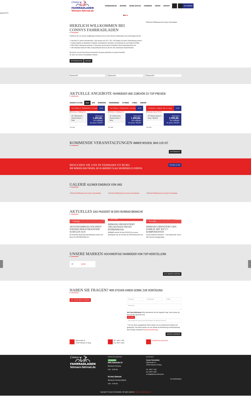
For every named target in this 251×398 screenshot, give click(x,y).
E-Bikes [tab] (134, 103)
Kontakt (166, 6)
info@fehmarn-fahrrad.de (160, 340)
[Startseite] (83, 6)
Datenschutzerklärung (150, 330)
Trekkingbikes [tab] (114, 103)
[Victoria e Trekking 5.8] (125, 112)
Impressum (147, 392)
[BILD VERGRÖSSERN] (87, 193)
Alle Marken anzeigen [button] (172, 274)
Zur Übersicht (175, 152)
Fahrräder (148, 6)
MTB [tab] (93, 103)
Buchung (123, 6)
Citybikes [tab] (125, 103)
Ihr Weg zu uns (175, 165)
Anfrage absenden (173, 334)
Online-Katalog (135, 6)
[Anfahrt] (174, 5)
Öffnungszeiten (76, 61)
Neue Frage (131, 317)
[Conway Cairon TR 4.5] (163, 112)
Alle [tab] (87, 103)
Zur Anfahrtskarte (175, 379)
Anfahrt (88, 61)
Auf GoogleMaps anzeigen (80, 300)
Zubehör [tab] (143, 103)
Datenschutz (139, 392)
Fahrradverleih (111, 6)
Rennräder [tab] (102, 103)
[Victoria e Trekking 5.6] (87, 112)
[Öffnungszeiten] (180, 5)
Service (157, 6)
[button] (19, 13)
